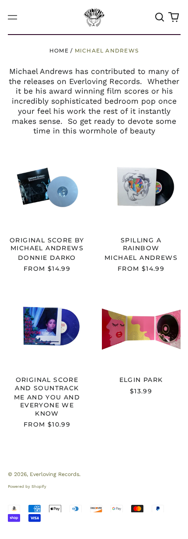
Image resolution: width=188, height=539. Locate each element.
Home (59, 50)
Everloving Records (54, 474)
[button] (160, 17)
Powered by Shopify (27, 486)
